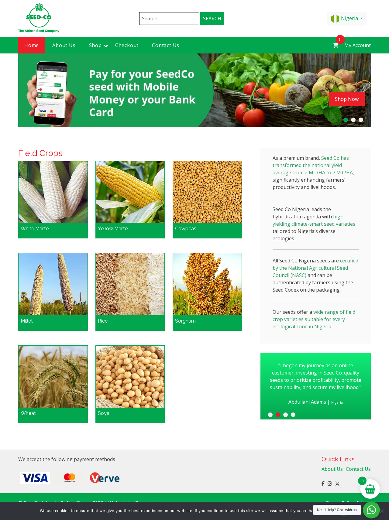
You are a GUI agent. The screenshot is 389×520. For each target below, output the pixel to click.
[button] (345, 120)
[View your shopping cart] (335, 45)
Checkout (127, 45)
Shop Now (347, 99)
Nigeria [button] (349, 18)
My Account (357, 45)
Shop (95, 45)
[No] (381, 511)
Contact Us (165, 45)
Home (31, 45)
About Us (63, 45)
